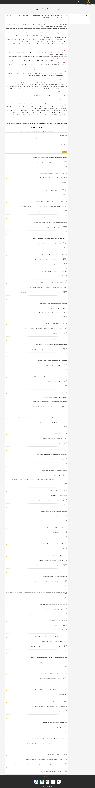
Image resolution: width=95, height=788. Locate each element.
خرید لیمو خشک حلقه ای (86, 19)
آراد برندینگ (79, 1)
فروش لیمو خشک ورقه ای (86, 22)
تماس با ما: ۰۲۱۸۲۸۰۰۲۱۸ (50, 777)
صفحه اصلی (83, 1)
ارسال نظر (64, 152)
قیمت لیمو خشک (87, 17)
